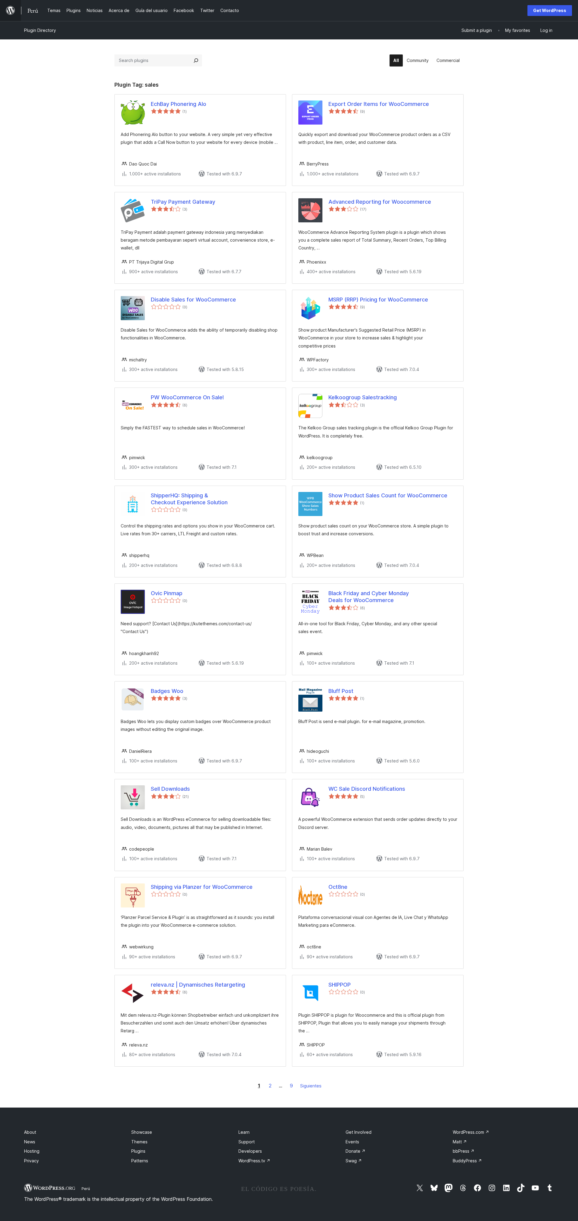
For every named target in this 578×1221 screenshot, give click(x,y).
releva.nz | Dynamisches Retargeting (198, 984)
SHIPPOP (339, 984)
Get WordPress (549, 10)
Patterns (139, 1160)
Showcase (141, 1132)
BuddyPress (467, 1160)
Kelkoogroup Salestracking (362, 397)
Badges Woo (167, 691)
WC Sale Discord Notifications (366, 789)
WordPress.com (471, 1132)
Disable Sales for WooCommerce (193, 299)
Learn (244, 1132)
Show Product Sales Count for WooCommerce (387, 495)
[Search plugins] (196, 60)
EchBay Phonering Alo (178, 104)
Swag (354, 1160)
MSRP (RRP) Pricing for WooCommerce (378, 299)
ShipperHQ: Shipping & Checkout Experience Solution (189, 498)
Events (352, 1141)
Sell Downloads (170, 789)
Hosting (31, 1151)
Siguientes (311, 1085)
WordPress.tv (254, 1160)
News (29, 1141)
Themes (139, 1141)
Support (246, 1141)
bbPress (463, 1151)
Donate (355, 1151)
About (30, 1132)
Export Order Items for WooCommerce (378, 104)
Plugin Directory (40, 30)
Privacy (31, 1160)
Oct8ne (337, 887)
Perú (86, 1188)
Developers (250, 1151)
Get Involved (358, 1132)
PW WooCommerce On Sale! (187, 397)
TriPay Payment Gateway (183, 202)
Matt (460, 1141)
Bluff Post (340, 691)
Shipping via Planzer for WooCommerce (202, 887)
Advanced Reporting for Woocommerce (379, 202)
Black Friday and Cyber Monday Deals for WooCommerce (368, 596)
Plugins (138, 1151)
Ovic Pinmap (166, 593)
